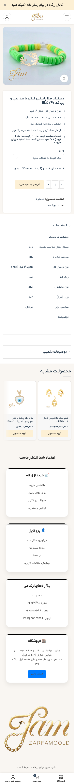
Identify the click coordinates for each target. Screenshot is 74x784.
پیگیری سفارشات (37, 540)
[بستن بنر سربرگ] (5, 5)
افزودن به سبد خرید (29, 184)
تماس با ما (37, 595)
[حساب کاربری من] (7, 17)
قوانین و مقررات (37, 508)
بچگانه (52, 205)
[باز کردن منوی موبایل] (67, 17)
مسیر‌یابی (37, 674)
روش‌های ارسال (37, 493)
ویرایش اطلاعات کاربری (37, 563)
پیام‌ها (37, 555)
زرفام (35, 767)
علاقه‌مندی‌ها (37, 548)
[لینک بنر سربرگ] (43, 5)
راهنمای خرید (37, 485)
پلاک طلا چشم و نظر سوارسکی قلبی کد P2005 (20, 420)
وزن (61, 150)
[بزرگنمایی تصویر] (64, 78)
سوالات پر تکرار (37, 500)
